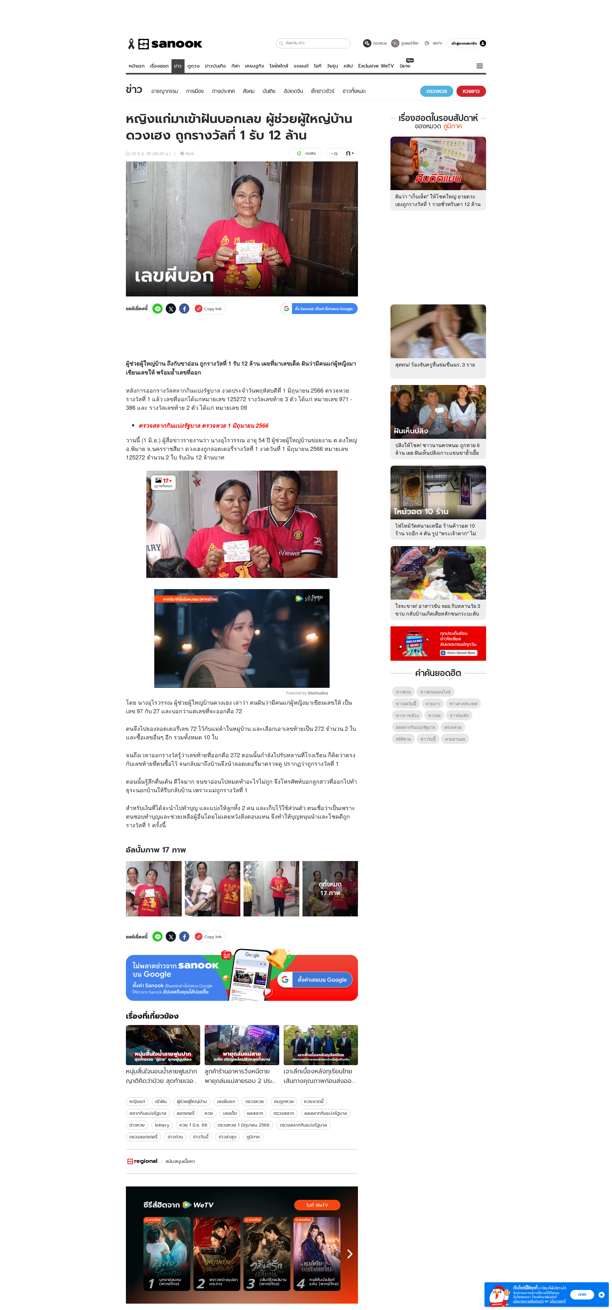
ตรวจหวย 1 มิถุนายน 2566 (244, 1125)
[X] (171, 308)
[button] (282, 43)
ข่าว (178, 65)
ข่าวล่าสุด (227, 1137)
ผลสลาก (255, 1113)
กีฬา (235, 65)
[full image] (154, 889)
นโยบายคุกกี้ (558, 1301)
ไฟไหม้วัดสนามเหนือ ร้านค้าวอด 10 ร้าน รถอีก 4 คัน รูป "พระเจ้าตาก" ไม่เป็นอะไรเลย (435, 533)
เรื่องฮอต (159, 65)
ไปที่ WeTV (317, 1205)
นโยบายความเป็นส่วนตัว (528, 1301)
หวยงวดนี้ (314, 1101)
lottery (162, 1125)
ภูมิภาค (253, 1137)
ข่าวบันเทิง (215, 65)
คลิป (348, 65)
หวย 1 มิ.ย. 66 (193, 1125)
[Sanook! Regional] (142, 1161)
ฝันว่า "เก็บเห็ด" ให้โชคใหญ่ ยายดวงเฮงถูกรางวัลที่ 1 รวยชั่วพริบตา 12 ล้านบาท (438, 204)
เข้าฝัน (161, 1101)
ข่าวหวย (137, 1125)
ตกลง (582, 1294)
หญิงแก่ (137, 1101)
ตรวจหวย (254, 1101)
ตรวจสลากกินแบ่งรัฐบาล (303, 1125)
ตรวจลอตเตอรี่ (143, 1137)
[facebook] (184, 308)
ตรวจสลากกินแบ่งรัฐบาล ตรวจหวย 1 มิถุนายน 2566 (203, 425)
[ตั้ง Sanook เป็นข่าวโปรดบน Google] (242, 975)
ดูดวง (193, 65)
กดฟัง (310, 153)
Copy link (213, 308)
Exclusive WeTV (376, 65)
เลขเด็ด (230, 1113)
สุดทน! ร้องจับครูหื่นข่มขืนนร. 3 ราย (435, 364)
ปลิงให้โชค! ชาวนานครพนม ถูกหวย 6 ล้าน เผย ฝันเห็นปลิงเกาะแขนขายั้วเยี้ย (437, 448)
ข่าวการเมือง (407, 715)
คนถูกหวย (284, 1101)
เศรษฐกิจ (254, 65)
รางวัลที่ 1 (219, 363)
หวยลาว (433, 704)
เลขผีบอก (226, 1101)
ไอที (317, 65)
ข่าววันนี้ (200, 1137)
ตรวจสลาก (283, 1113)
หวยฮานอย (455, 739)
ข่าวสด (434, 715)
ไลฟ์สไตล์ (279, 65)
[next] (350, 1254)
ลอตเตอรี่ (222, 448)
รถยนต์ (301, 65)
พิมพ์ (190, 153)
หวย (344, 390)
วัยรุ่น (332, 65)
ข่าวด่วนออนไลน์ (435, 692)
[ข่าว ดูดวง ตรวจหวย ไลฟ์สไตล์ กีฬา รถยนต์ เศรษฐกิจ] (164, 44)
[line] (157, 308)
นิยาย (405, 65)
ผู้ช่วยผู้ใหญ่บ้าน (192, 1101)
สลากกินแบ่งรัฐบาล (196, 390)
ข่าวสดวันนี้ (406, 704)
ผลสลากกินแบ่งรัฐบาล (325, 1113)
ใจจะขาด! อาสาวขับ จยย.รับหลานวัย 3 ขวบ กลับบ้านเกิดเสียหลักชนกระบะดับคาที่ (437, 613)
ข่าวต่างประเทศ (463, 704)
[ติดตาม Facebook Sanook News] (438, 643)
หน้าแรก (137, 65)
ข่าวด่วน (175, 1137)
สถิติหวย (403, 739)
